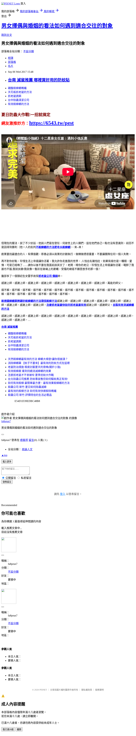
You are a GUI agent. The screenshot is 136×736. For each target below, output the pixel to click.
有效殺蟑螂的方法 (18, 104)
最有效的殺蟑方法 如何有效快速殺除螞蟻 (32, 391)
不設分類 (28, 51)
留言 (31, 440)
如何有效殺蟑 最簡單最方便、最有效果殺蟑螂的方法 (39, 383)
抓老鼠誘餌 (14, 96)
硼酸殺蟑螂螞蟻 (17, 88)
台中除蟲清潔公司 (18, 100)
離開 (19, 729)
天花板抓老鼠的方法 (20, 92)
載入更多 (7, 461)
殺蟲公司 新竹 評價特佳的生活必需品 (30, 394)
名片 (10, 66)
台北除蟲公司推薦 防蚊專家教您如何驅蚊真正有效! (38, 379)
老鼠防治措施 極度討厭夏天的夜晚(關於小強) (34, 367)
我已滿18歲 (8, 729)
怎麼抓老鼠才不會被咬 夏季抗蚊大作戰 (31, 375)
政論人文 (27, 449)
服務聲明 (99, 690)
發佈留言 (7, 482)
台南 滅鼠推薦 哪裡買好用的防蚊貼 (39, 80)
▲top (4, 455)
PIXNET (43, 690)
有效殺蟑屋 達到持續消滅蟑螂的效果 (29, 371)
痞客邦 (24, 440)
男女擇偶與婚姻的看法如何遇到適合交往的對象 (57, 26)
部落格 (12, 62)
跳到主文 (6, 35)
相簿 (10, 58)
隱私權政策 (86, 690)
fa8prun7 (6, 421)
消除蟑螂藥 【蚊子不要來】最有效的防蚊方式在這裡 (39, 363)
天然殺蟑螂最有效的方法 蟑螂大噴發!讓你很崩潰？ (38, 359)
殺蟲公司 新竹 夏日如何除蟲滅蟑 (27, 387)
